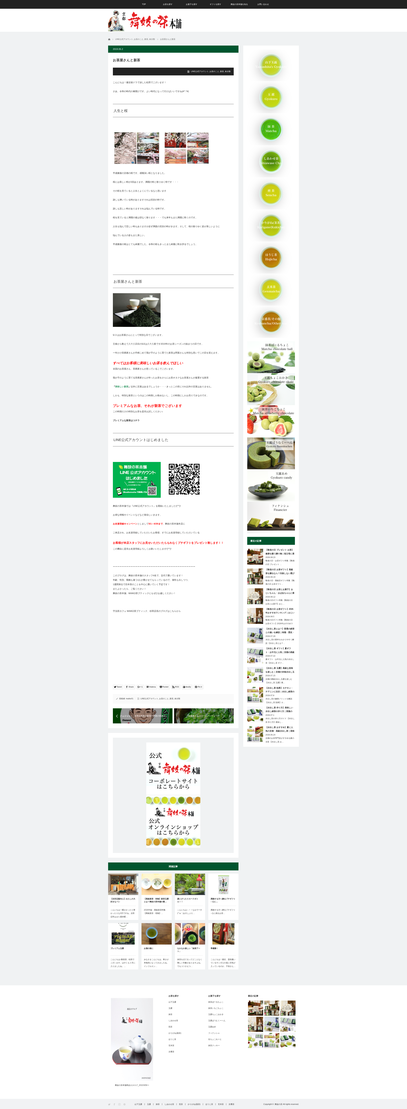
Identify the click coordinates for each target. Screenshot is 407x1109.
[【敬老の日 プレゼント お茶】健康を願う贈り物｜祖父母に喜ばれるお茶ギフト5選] (255, 1008)
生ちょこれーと (215, 1039)
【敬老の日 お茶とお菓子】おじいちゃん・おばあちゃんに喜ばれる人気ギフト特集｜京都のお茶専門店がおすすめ (280, 591)
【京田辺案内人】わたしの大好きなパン (122, 900)
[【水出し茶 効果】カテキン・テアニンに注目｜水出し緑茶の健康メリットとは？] (271, 1040)
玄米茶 (171, 1045)
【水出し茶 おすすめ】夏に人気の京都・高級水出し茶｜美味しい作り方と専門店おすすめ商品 (280, 729)
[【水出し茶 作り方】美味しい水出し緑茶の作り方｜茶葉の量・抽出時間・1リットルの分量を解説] (288, 1040)
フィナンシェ (214, 1033)
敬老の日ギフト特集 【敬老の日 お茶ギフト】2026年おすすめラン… (279, 623)
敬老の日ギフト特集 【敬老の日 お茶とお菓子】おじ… (279, 602)
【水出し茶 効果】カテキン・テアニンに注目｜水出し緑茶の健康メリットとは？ (280, 690)
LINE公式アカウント (200, 71)
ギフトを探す (215, 4)
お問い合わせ (263, 4)
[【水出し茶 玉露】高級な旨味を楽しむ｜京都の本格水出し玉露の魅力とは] (255, 1040)
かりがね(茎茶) (175, 1033)
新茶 (222, 71)
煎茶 (170, 1027)
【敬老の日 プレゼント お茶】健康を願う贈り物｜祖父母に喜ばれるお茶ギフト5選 (280, 552)
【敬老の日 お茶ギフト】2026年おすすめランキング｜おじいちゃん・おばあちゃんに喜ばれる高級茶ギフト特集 (280, 611)
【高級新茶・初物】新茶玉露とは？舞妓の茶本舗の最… (156, 900)
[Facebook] (114, 1104)
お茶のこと (214, 71)
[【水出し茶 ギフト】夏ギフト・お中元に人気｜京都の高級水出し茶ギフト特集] (288, 1024)
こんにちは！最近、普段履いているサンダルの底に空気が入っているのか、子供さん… (223, 962)
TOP (144, 4)
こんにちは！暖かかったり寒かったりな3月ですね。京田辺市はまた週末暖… (122, 913)
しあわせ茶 (173, 1020)
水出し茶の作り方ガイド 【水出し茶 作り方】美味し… (280, 720)
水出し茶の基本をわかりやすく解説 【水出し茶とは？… (280, 641)
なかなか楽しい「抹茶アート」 (188, 949)
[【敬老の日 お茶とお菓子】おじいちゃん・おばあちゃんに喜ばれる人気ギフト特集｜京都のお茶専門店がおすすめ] (288, 1008)
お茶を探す (167, 4)
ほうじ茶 (172, 1039)
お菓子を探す (191, 4)
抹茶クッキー (214, 1045)
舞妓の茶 (278, 1104)
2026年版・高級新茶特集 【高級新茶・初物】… (155, 912)
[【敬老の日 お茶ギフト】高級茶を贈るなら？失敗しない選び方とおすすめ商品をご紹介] (271, 1008)
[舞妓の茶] (145, 19)
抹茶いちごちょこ (216, 1008)
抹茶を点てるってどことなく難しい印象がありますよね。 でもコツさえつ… (190, 962)
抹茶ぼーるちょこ (216, 1002)
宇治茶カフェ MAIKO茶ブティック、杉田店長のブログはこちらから (147, 611)
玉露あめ (212, 1027)
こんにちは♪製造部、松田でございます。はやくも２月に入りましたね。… (122, 962)
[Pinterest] (124, 1104)
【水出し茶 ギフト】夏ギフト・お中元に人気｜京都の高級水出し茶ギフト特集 (280, 651)
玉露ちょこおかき (216, 1014)
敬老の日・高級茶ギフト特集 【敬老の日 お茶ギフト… (280, 582)
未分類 (228, 71)
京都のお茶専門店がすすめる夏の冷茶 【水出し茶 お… (280, 740)
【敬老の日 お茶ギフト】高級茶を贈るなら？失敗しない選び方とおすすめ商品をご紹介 (280, 572)
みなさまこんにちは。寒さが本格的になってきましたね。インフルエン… (156, 962)
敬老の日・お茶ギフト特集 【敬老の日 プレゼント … (280, 562)
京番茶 (171, 1052)
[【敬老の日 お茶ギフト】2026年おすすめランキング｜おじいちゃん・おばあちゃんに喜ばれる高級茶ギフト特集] (255, 1024)
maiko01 (129, 699)
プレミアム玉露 (117, 948)
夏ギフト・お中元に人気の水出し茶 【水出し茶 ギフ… (280, 661)
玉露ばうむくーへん (216, 1020)
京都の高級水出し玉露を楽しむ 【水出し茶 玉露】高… (279, 681)
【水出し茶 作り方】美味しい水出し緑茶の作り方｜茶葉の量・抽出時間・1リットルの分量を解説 (279, 710)
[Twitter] (109, 1104)
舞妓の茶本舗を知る (239, 4)
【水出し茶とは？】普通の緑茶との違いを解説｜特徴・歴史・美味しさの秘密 (280, 631)
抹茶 (170, 1014)
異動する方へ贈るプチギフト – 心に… (223, 900)
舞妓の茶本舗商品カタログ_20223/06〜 (132, 1085)
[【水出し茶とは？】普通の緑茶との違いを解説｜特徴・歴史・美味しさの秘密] (271, 1024)
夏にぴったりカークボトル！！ (187, 900)
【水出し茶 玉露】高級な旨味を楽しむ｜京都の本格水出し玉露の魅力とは (280, 670)
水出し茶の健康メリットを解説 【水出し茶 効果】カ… (279, 701)
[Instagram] (119, 1104)
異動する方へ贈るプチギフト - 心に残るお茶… (223, 912)
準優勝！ (214, 948)
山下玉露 (172, 1002)
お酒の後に (148, 948)
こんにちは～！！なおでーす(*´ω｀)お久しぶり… (189, 912)
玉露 (170, 1008)
